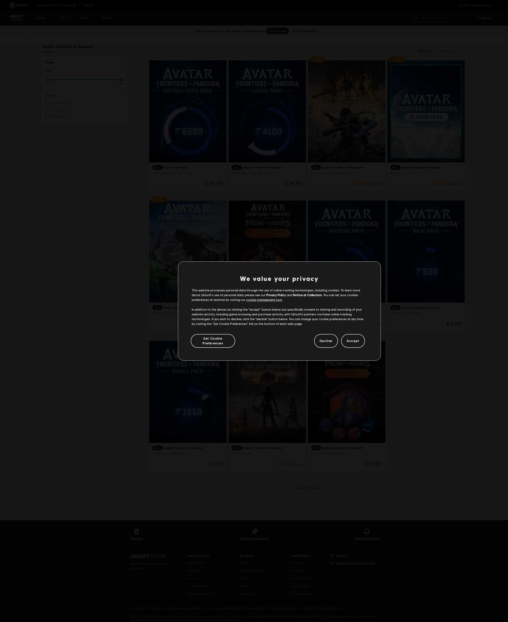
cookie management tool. (264, 300)
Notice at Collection (307, 295)
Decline (326, 341)
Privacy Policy (276, 295)
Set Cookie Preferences (213, 340)
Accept (353, 341)
